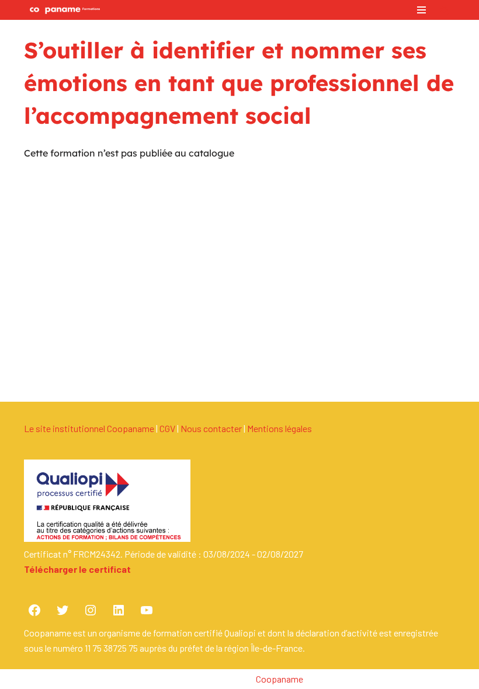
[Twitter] (62, 610)
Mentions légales (279, 428)
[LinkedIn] (118, 610)
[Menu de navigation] (421, 10)
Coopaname (279, 678)
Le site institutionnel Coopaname (89, 428)
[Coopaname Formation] (62, 10)
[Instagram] (90, 610)
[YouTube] (146, 610)
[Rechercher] (444, 10)
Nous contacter (211, 428)
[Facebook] (34, 610)
